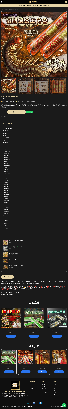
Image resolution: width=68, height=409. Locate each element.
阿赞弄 (5, 169)
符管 (6, 9)
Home (3, 9)
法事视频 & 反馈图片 (58, 392)
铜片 (4, 223)
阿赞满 (5, 171)
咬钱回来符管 (11, 330)
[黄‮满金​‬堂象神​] (5, 261)
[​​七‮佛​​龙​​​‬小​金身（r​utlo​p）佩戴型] (5, 267)
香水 (4, 228)
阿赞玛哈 (6, 173)
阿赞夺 (5, 163)
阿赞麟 (5, 198)
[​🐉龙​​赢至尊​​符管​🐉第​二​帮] (5, 248)
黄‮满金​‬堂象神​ (12, 259)
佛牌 (4, 130)
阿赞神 (5, 178)
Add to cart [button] (11, 336)
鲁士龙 (5, 211)
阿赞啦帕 (6, 161)
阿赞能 (5, 182)
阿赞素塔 (6, 180)
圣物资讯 (43, 386)
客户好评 (55, 388)
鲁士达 (5, 205)
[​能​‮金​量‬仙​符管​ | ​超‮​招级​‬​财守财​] (5, 242)
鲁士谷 (5, 202)
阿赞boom (6, 147)
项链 (4, 225)
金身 (4, 220)
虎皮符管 (42, 366)
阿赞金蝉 (6, 190)
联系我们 (31, 388)
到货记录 (55, 394)
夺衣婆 (5, 145)
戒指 (4, 135)
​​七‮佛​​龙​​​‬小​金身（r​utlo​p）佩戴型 (16, 265)
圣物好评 (55, 386)
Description (7, 277)
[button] (1, 2)
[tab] (7, 277)
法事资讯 (43, 384)
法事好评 (55, 384)
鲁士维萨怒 (6, 200)
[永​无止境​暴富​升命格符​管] (5, 254)
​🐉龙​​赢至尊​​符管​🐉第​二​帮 (15, 247)
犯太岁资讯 (44, 390)
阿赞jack (6, 149)
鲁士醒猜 (6, 207)
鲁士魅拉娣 (6, 209)
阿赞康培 (6, 167)
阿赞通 (5, 188)
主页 (30, 384)
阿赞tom (6, 155)
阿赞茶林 (6, 184)
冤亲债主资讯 (44, 392)
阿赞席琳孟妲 (7, 165)
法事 (4, 142)
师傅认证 (55, 390)
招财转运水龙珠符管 (59, 366)
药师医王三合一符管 (34, 330)
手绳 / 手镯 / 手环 (8, 138)
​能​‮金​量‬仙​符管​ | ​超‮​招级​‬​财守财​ (16, 240)
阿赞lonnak (6, 153)
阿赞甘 (5, 176)
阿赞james (6, 151)
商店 (30, 386)
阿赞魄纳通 (6, 194)
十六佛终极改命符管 (25, 366)
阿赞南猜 (6, 159)
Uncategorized (7, 128)
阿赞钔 (5, 192)
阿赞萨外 (6, 186)
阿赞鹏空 (6, 196)
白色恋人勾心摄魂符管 (57, 330)
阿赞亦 (5, 157)
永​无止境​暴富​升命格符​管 (15, 253)
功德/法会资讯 (45, 388)
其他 (4, 133)
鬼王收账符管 (9, 366)
